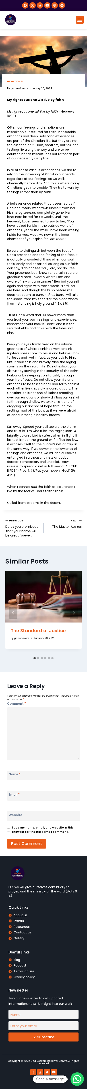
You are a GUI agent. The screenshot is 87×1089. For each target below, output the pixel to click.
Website (15, 815)
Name (15, 774)
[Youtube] (47, 5)
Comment (16, 703)
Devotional (15, 81)
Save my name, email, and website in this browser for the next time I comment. (42, 830)
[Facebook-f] (33, 1072)
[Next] (74, 613)
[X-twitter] (32, 5)
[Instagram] (40, 5)
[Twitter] (47, 1072)
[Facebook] (25, 5)
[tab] (34, 658)
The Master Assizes (67, 524)
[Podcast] (55, 5)
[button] (80, 20)
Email (14, 794)
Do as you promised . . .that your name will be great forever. (22, 528)
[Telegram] (62, 5)
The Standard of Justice (38, 630)
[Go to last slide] (13, 613)
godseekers (18, 88)
